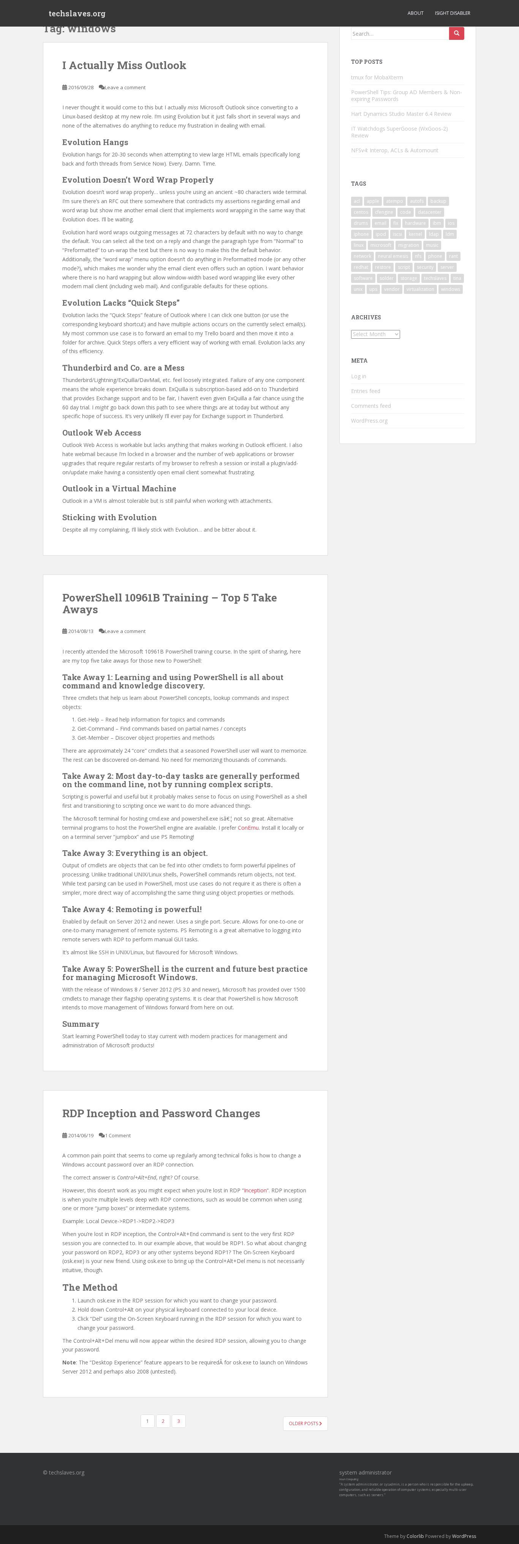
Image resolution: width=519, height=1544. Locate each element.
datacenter (429, 212)
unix (358, 289)
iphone (361, 234)
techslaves (435, 278)
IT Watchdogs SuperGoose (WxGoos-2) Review (399, 132)
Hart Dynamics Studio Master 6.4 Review (401, 113)
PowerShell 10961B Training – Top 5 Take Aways (169, 603)
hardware (415, 223)
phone (435, 256)
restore (383, 267)
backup (438, 201)
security (425, 267)
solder (387, 278)
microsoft (380, 245)
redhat (361, 267)
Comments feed (371, 405)
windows (450, 289)
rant (453, 256)
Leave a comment (125, 87)
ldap (434, 234)
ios (451, 223)
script (404, 267)
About (416, 13)
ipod (381, 234)
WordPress (464, 1536)
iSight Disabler (452, 13)
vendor (392, 289)
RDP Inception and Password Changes (161, 1113)
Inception (255, 1190)
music (432, 245)
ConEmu (248, 827)
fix (395, 223)
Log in (358, 376)
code (405, 212)
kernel (415, 234)
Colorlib (415, 1536)
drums (361, 223)
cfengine (384, 212)
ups (373, 289)
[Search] (456, 33)
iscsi (397, 234)
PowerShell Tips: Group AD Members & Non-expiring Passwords (406, 95)
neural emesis (393, 256)
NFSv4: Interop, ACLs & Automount (394, 150)
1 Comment (118, 1135)
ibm (437, 223)
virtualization (420, 289)
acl (357, 201)
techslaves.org (77, 13)
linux (359, 245)
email (380, 223)
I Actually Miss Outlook (124, 65)
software (363, 278)
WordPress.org (369, 420)
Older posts (304, 1423)
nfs (418, 256)
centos (361, 212)
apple (373, 201)
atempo (394, 201)
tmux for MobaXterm (377, 77)
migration (408, 245)
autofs (417, 201)
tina (457, 278)
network (362, 256)
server (447, 267)
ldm (450, 234)
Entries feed (365, 391)
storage (408, 278)
